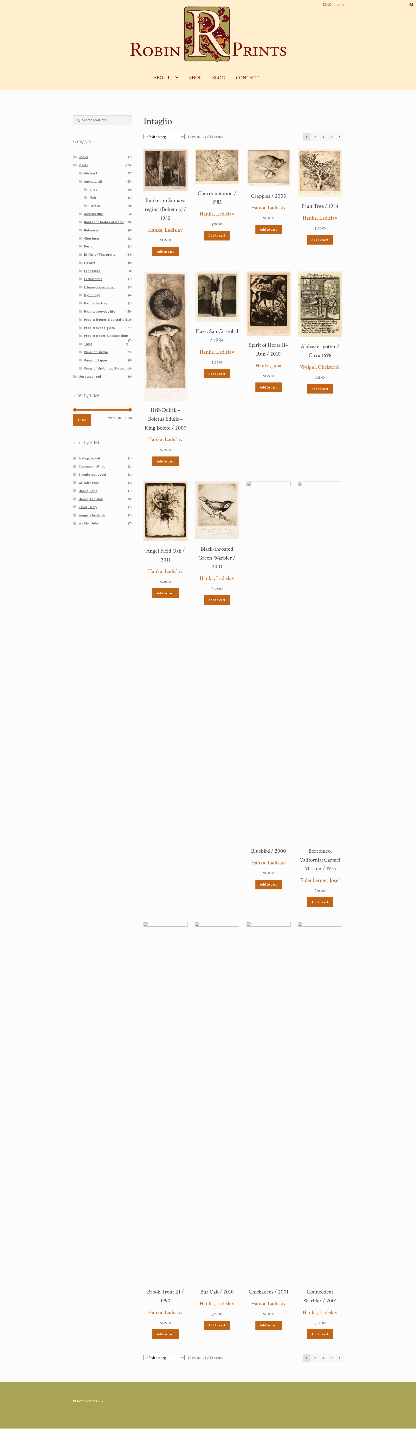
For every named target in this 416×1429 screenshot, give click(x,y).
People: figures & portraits (104, 319)
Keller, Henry (88, 507)
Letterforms (93, 279)
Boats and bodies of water (104, 222)
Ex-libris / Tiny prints (99, 254)
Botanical (91, 230)
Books (83, 157)
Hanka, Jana (268, 365)
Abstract (90, 173)
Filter (82, 420)
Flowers (90, 262)
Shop (195, 77)
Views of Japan (95, 360)
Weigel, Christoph (320, 367)
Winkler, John (89, 523)
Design (89, 246)
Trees (88, 344)
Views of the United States (104, 368)
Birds (93, 189)
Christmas (92, 238)
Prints (83, 165)
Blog (218, 77)
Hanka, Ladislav (165, 230)
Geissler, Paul (89, 482)
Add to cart (165, 251)
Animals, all (93, 181)
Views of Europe (96, 352)
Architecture (93, 214)
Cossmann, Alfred (92, 466)
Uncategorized (90, 376)
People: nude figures (99, 328)
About (161, 77)
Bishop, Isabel (89, 458)
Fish (93, 197)
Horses (95, 205)
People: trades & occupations (106, 335)
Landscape (92, 271)
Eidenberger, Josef (320, 880)
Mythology (92, 295)
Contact (247, 77)
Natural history (95, 303)
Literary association (99, 287)
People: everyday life (99, 311)
